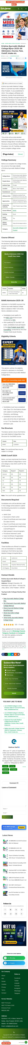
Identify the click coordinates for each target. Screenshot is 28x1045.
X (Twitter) (13, 769)
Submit (14, 693)
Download (22, 386)
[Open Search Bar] (22, 8)
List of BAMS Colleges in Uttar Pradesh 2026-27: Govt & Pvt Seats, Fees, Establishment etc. (14, 707)
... (24, 766)
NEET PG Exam (6, 1003)
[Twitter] (6, 654)
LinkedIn (5, 766)
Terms (3, 990)
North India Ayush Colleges (12, 43)
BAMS (14, 210)
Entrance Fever (5, 1008)
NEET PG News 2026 (7, 1005)
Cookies (3, 984)
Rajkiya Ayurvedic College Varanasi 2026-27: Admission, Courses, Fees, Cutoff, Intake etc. (14, 730)
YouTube (12, 766)
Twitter (16, 980)
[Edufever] (6, 9)
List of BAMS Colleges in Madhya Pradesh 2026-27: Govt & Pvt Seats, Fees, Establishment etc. (14, 714)
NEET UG (9, 317)
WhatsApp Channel (18, 631)
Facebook (12, 633)
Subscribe (14, 282)
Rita (9, 58)
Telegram (5, 633)
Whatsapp (17, 991)
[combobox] (5, 688)
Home (2, 43)
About (3, 975)
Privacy (3, 987)
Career (3, 981)
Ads (2, 978)
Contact (3, 993)
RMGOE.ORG (5, 1010)
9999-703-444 (6, 1043)
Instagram (21, 633)
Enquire (21, 827)
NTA (14, 320)
